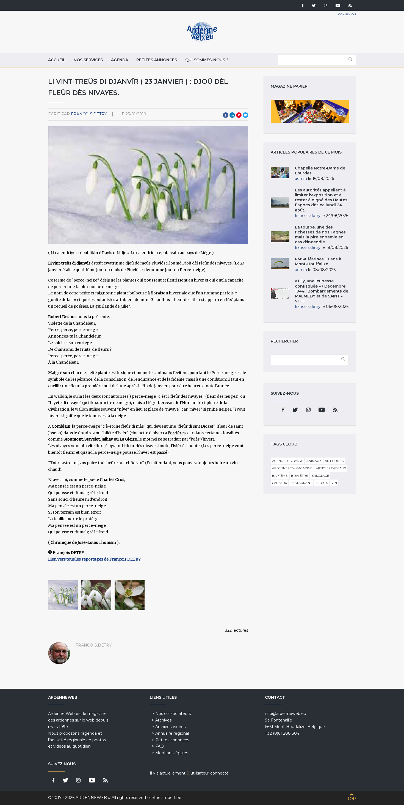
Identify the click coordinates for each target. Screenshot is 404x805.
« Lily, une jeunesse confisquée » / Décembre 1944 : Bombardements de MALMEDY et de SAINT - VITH (321, 290)
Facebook (225, 115)
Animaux (313, 461)
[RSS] (350, 6)
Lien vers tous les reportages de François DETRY (94, 559)
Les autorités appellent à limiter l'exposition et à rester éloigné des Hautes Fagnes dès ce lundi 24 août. (321, 200)
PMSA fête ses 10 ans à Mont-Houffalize (318, 261)
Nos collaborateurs (173, 713)
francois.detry (89, 114)
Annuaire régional (172, 733)
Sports (322, 483)
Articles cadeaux (331, 468)
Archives (163, 720)
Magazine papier (310, 111)
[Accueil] (202, 41)
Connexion (347, 14)
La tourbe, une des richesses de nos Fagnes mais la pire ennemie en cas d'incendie (320, 235)
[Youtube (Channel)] (338, 6)
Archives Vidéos (170, 726)
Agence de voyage (287, 461)
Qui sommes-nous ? (206, 59)
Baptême (279, 476)
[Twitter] (314, 6)
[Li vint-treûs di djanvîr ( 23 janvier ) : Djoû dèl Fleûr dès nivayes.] (63, 595)
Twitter (245, 115)
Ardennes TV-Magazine (292, 468)
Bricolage (320, 476)
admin (301, 178)
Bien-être (299, 476)
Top (351, 798)
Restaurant (301, 483)
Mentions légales (171, 752)
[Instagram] (325, 6)
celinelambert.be (165, 797)
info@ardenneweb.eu (285, 713)
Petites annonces (156, 59)
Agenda (119, 59)
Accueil (56, 59)
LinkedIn (232, 115)
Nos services (88, 59)
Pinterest (239, 115)
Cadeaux (279, 483)
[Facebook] (302, 6)
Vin (334, 483)
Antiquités (334, 461)
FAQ (159, 746)
